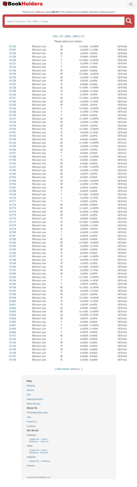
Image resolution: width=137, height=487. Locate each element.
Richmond (44, 441)
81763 (12, 173)
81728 (12, 53)
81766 (12, 184)
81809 (12, 332)
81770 (12, 197)
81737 (12, 84)
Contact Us (32, 421)
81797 (12, 290)
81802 (12, 308)
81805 (12, 318)
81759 (12, 159)
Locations (31, 426)
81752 (12, 135)
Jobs (29, 416)
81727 (12, 49)
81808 (12, 328)
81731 (12, 63)
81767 (12, 187)
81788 (12, 259)
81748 (12, 122)
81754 (12, 142)
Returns (30, 390)
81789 (12, 263)
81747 (12, 118)
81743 (12, 104)
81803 (12, 311)
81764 (12, 177)
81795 (12, 284)
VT (61, 36)
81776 (12, 218)
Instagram (31, 456)
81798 (12, 294)
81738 (12, 87)
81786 (12, 253)
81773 (12, 208)
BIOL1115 (79, 36)
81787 (12, 256)
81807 (12, 325)
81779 (12, 228)
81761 (12, 166)
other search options (67, 368)
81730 (12, 60)
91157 (12, 356)
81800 (12, 301)
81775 (12, 215)
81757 (12, 153)
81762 (12, 170)
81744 (12, 108)
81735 (12, 77)
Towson (44, 439)
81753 (12, 139)
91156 (12, 352)
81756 (12, 149)
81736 (12, 80)
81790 (12, 266)
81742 (12, 101)
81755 (12, 146)
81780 (12, 232)
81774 (12, 211)
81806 (12, 321)
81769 (12, 194)
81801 (12, 304)
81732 (12, 66)
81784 (12, 246)
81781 (12, 235)
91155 (12, 349)
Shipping (31, 385)
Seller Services (33, 403)
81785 (12, 249)
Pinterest (31, 465)
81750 (12, 128)
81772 (12, 204)
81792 (12, 273)
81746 (12, 115)
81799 (12, 297)
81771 (12, 201)
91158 (12, 359)
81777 (12, 222)
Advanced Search (35, 399)
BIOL (68, 36)
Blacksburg (33, 441)
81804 (12, 315)
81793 (12, 277)
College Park (34, 439)
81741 (12, 97)
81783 (12, 242)
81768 (12, 190)
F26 (55, 36)
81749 (12, 125)
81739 (12, 91)
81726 (12, 46)
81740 (12, 94)
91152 (12, 339)
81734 (12, 73)
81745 (12, 111)
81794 (12, 280)
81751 (12, 132)
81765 (12, 180)
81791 (12, 270)
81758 (12, 156)
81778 (12, 225)
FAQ (29, 394)
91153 (12, 342)
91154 (12, 345)
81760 (12, 163)
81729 (12, 56)
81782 (12, 239)
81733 (12, 70)
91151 (12, 335)
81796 (12, 287)
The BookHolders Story (37, 412)
